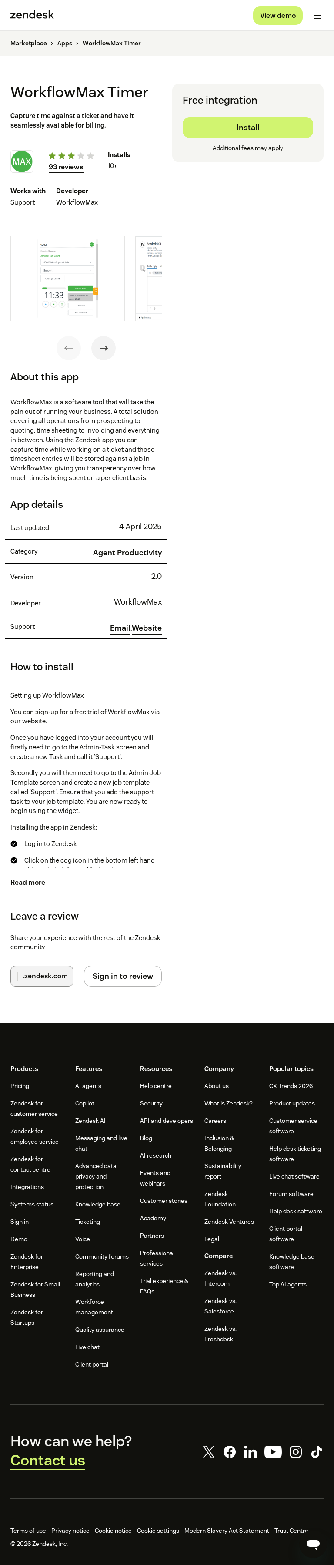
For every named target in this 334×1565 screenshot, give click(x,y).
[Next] (103, 348)
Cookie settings (158, 1531)
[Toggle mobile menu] (317, 15)
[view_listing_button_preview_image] (67, 279)
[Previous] (69, 348)
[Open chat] (313, 1544)
